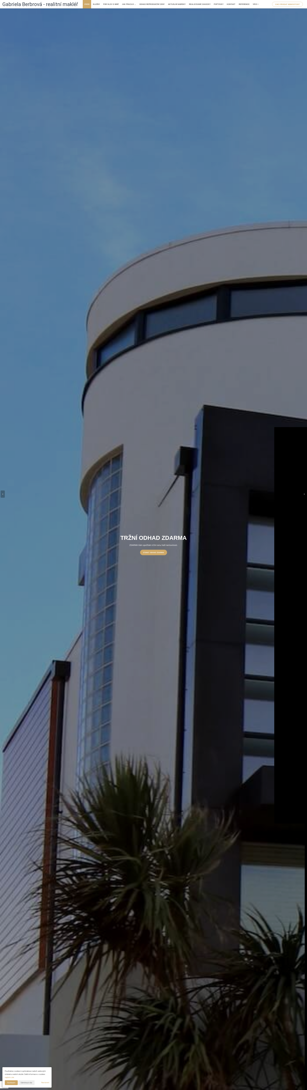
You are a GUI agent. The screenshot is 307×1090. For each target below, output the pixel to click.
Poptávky (218, 4)
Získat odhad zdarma (153, 552)
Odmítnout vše (26, 1083)
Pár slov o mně (111, 4)
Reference (244, 4)
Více (255, 4)
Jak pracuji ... (129, 4)
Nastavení (45, 1083)
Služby (96, 4)
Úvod (86, 4)
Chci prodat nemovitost (287, 4)
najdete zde (9, 1077)
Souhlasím (11, 1083)
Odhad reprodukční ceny (152, 4)
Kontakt (231, 4)
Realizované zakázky (200, 4)
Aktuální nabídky (177, 4)
